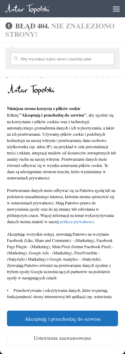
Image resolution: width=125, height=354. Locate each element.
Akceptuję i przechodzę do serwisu (63, 318)
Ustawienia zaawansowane (62, 337)
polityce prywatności (77, 221)
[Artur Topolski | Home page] (35, 9)
